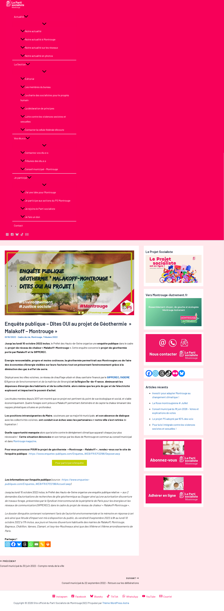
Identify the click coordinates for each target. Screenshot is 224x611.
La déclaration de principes (39, 108)
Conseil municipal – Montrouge (41, 169)
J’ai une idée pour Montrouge (40, 192)
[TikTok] (21, 234)
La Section (20, 64)
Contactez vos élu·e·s (36, 152)
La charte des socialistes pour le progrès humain (44, 98)
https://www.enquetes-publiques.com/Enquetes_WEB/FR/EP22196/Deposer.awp (74, 453)
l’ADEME (125, 377)
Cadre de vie (24, 337)
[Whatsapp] (30, 544)
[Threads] (25, 544)
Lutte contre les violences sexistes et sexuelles (43, 119)
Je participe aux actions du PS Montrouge (47, 200)
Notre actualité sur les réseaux (41, 47)
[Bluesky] (19, 544)
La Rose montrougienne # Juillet (170, 403)
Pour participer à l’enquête (69, 462)
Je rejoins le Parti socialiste (40, 208)
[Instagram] (7, 544)
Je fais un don (32, 216)
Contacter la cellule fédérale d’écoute (44, 129)
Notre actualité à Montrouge (40, 39)
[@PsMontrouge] (7, 234)
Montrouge (36, 337)
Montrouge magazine (24, 441)
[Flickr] (175, 373)
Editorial (29, 78)
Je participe (20, 177)
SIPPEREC (113, 377)
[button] (26, 16)
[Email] (36, 544)
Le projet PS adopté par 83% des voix (172, 418)
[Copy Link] (42, 544)
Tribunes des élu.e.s (35, 160)
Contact (18, 225)
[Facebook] (13, 544)
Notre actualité (33, 31)
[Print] (48, 544)
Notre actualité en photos (39, 55)
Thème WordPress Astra (115, 602)
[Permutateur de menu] (44, 24)
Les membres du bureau (38, 87)
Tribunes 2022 (50, 337)
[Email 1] (26, 234)
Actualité (19, 16)
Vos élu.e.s (20, 138)
